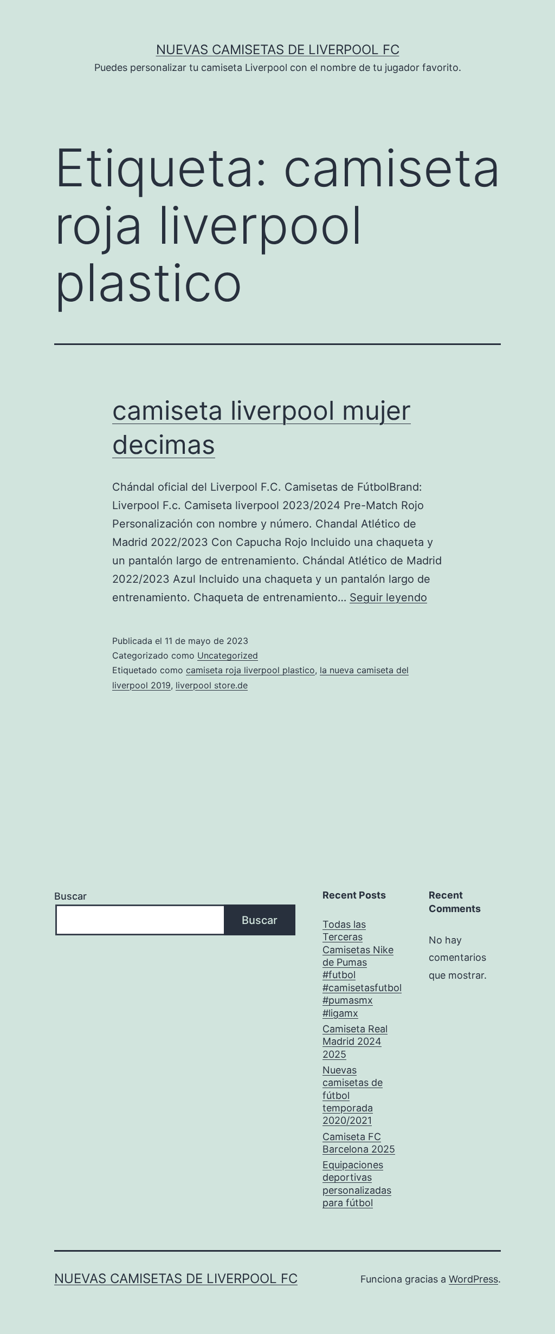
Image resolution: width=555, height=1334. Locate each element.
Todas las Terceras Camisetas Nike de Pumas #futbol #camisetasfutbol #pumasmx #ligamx (362, 969)
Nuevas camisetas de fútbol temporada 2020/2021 (352, 1095)
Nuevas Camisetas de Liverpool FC (277, 49)
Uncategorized (227, 655)
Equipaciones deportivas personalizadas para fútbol (356, 1183)
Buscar (70, 896)
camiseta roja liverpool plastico (250, 670)
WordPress (473, 1279)
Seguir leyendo (388, 597)
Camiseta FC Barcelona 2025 (358, 1143)
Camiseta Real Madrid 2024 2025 (355, 1041)
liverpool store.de (212, 685)
